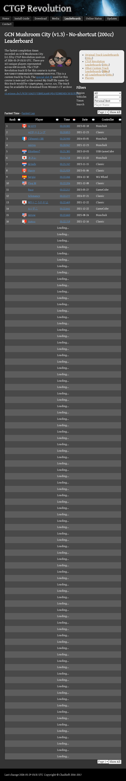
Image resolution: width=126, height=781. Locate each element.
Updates (112, 18)
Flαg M (32, 183)
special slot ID (44, 77)
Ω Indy (32, 164)
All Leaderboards (95, 74)
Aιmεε (31, 221)
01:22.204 (65, 183)
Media (55, 18)
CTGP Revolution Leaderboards (95, 63)
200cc (89, 58)
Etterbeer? (34, 151)
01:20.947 (65, 145)
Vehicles (82, 96)
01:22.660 (65, 215)
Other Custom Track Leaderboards (97, 70)
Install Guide (22, 18)
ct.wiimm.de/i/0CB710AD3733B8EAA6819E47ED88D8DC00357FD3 (42, 93)
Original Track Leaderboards (102, 54)
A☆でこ (33, 208)
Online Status (94, 18)
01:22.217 (65, 189)
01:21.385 (65, 151)
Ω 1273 (32, 126)
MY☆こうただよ (38, 202)
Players (89, 78)
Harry (31, 170)
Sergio (31, 177)
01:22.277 (65, 196)
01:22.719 (65, 221)
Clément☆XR (36, 138)
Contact (6, 24)
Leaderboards (73, 18)
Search (80, 104)
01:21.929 (65, 170)
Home (5, 18)
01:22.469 (65, 202)
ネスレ (32, 158)
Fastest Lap (28, 113)
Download (41, 18)
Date (85, 119)
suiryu (32, 145)
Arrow (31, 215)
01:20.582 (65, 126)
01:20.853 (65, 132)
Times (80, 100)
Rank (13, 119)
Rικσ (30, 189)
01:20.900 (65, 138)
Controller (108, 119)
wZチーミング (36, 132)
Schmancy (34, 196)
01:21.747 (65, 164)
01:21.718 (65, 158)
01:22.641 (65, 208)
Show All (115, 112)
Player (39, 119)
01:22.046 (65, 177)
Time (67, 119)
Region (81, 93)
